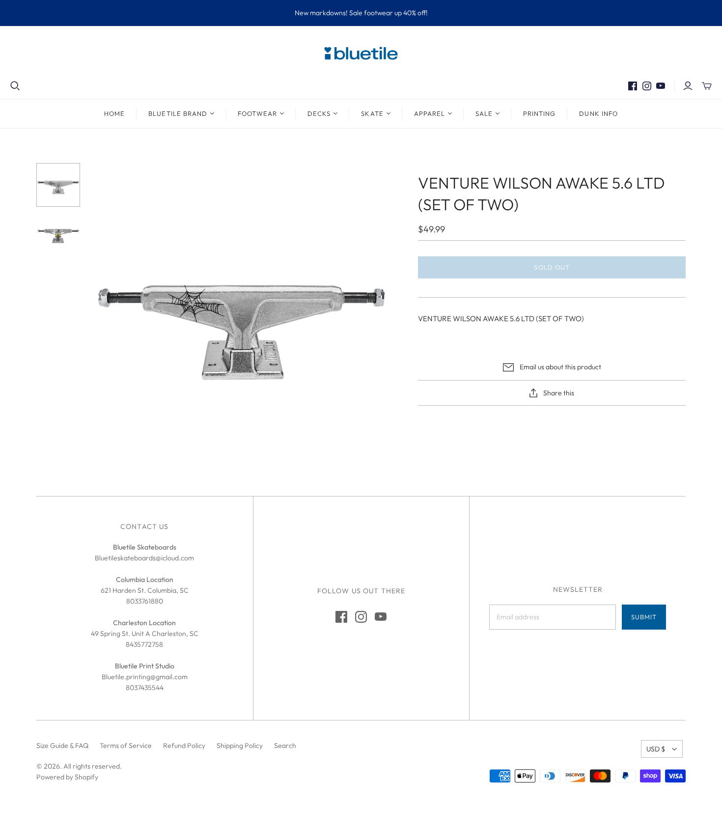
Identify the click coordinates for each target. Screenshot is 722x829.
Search (285, 745)
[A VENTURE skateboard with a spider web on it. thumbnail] (58, 185)
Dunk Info (598, 113)
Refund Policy (184, 745)
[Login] (688, 86)
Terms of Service (126, 745)
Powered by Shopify (67, 777)
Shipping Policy (240, 745)
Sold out (551, 267)
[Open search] (15, 86)
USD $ (655, 749)
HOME (114, 113)
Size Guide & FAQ (62, 745)
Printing (539, 113)
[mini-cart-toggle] (707, 86)
